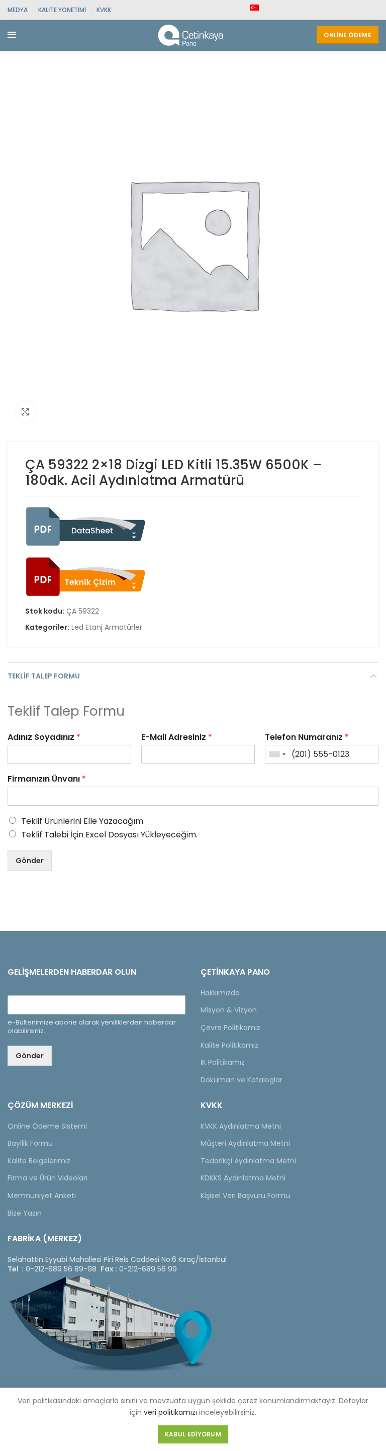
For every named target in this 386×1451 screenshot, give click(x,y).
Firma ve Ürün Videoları (47, 1178)
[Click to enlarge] (25, 412)
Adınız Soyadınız (44, 737)
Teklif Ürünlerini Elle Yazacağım (82, 821)
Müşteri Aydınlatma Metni (245, 1143)
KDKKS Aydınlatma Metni (243, 1178)
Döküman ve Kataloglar (241, 1080)
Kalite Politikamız (229, 1045)
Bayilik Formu (30, 1143)
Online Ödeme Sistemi (47, 1126)
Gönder (30, 861)
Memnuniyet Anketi (42, 1195)
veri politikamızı (170, 1412)
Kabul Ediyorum (193, 1434)
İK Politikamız (223, 1062)
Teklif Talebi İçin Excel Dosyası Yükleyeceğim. (109, 834)
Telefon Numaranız (307, 737)
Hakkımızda (220, 993)
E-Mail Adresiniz (176, 737)
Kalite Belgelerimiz (39, 1161)
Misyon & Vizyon (229, 1010)
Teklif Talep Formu (44, 676)
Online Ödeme (347, 35)
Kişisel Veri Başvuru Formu (245, 1195)
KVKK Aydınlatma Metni (241, 1126)
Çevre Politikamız (230, 1027)
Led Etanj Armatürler (106, 627)
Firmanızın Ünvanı (47, 779)
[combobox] (276, 754)
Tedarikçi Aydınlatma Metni (248, 1161)
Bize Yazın (25, 1213)
